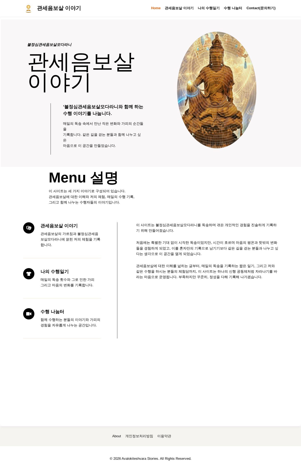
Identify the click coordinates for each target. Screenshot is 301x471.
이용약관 (164, 436)
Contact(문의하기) (261, 8)
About (116, 436)
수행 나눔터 (233, 8)
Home (156, 8)
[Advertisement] (151, 392)
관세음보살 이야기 (179, 8)
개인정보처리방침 (139, 436)
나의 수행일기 (209, 8)
